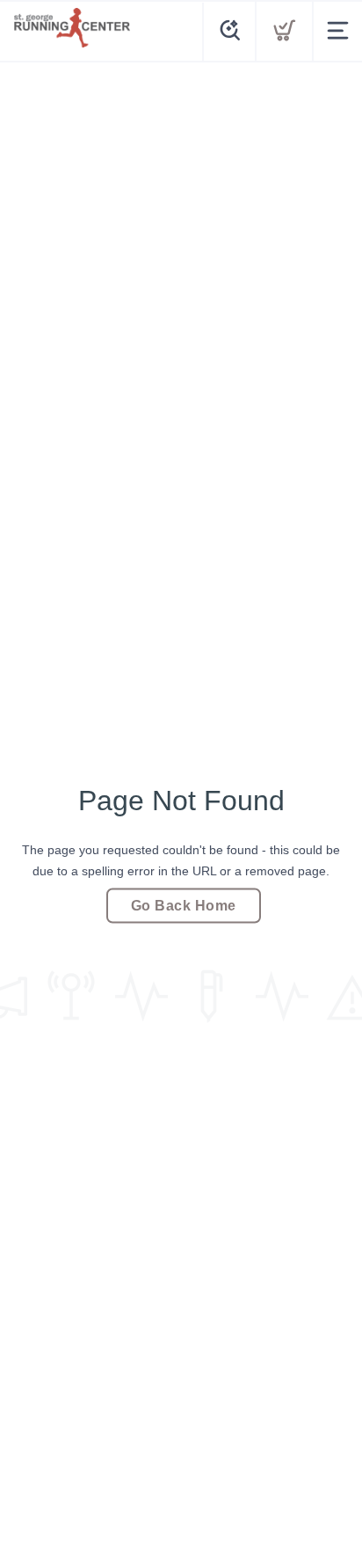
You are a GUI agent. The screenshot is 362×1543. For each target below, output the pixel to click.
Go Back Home (183, 905)
